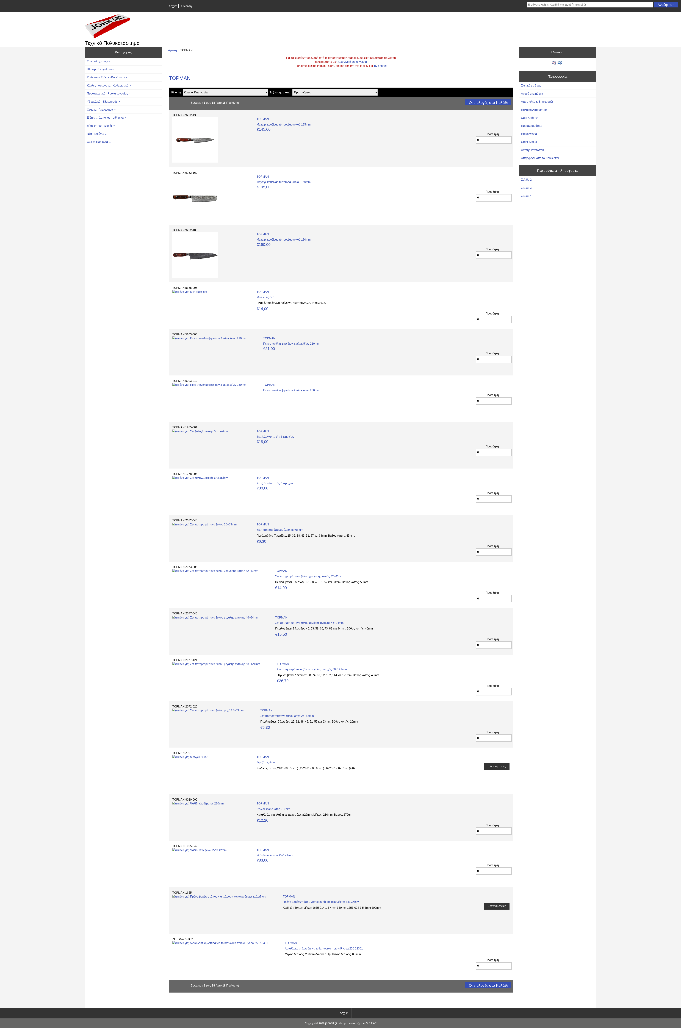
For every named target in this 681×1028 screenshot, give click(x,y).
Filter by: (176, 92)
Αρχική (173, 6)
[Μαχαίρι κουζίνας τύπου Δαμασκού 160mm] (195, 219)
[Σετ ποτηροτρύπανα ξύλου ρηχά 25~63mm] (207, 710)
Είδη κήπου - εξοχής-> (101, 125)
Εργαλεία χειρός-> (98, 61)
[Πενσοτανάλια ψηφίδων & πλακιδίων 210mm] (209, 338)
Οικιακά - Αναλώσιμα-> (101, 109)
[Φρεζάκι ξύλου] (190, 757)
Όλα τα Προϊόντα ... (99, 141)
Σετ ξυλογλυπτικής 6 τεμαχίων (275, 483)
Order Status (529, 141)
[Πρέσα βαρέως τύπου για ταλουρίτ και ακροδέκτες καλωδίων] (219, 896)
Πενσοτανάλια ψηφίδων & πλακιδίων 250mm (291, 390)
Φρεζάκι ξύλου (266, 762)
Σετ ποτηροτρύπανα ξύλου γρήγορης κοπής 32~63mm (309, 576)
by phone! (380, 65)
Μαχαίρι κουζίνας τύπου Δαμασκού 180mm (284, 239)
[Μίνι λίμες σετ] (189, 291)
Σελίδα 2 (526, 179)
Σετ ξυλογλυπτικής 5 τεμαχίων (275, 436)
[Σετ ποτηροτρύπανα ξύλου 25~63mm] (204, 524)
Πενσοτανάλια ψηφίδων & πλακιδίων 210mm (291, 343)
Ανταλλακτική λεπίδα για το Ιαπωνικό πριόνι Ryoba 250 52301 (324, 948)
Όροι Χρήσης (529, 117)
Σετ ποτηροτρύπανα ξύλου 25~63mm (280, 529)
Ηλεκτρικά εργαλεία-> (100, 69)
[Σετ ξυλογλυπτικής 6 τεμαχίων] (200, 477)
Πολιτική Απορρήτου (534, 109)
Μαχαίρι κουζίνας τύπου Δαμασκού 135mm (284, 124)
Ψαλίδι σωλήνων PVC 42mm (275, 855)
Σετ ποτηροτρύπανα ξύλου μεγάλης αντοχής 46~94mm (309, 622)
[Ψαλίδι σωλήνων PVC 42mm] (199, 850)
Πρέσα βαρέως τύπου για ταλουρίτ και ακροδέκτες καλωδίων (321, 901)
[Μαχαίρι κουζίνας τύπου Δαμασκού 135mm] (195, 161)
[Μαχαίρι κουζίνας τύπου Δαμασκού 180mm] (195, 276)
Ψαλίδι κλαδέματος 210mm (273, 808)
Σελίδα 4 (526, 195)
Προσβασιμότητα (531, 125)
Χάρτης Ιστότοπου (532, 150)
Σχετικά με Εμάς (531, 85)
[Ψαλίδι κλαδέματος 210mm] (198, 803)
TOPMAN (263, 119)
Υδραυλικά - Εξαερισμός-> (103, 101)
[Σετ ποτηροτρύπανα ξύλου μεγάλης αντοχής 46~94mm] (215, 617)
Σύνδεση (186, 6)
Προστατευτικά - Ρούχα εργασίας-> (108, 93)
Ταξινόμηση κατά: (280, 92)
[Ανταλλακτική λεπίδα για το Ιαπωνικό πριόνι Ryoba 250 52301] (220, 943)
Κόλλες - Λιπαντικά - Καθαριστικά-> (109, 85)
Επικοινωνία (529, 133)
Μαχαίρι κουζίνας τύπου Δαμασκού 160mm (284, 181)
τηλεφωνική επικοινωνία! (351, 61)
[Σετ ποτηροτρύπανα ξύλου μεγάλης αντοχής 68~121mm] (216, 663)
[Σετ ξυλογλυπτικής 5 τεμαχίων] (200, 431)
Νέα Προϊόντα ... (97, 133)
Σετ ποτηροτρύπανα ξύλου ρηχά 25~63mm (287, 715)
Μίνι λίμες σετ (265, 297)
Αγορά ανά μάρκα (532, 93)
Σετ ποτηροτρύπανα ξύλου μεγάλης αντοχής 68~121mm (312, 669)
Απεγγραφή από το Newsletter (540, 158)
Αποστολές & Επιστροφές (537, 101)
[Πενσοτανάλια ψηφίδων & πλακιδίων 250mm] (209, 384)
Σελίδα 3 (526, 187)
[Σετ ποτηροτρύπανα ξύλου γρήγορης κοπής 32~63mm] (215, 570)
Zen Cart (370, 1023)
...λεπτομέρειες (497, 766)
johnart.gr (331, 1023)
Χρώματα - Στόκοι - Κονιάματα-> (107, 77)
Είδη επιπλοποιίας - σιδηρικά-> (106, 117)
